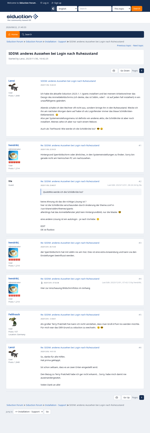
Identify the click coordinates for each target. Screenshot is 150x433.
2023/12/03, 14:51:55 (48, 351)
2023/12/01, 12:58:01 (48, 319)
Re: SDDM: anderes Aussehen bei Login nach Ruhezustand (70, 145)
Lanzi (11, 80)
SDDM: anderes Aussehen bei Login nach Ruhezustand (68, 80)
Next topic (138, 45)
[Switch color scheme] (53, 8)
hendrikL (13, 145)
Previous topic (124, 45)
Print (114, 70)
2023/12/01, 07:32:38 (51, 283)
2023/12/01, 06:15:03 (48, 247)
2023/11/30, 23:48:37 (48, 185)
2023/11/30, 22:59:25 (48, 149)
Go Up (126, 397)
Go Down (125, 70)
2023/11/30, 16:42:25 (48, 85)
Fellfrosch (14, 314)
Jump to (9, 412)
